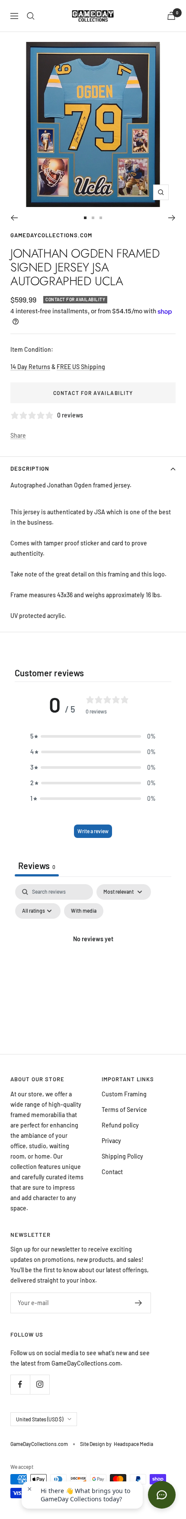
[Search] (31, 16)
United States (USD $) (39, 1419)
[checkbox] (83, 911)
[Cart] (171, 16)
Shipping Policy (122, 1156)
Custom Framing (124, 1094)
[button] (93, 736)
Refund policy (120, 1125)
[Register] (138, 1303)
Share (18, 435)
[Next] (172, 218)
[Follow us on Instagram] (39, 1384)
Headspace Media (133, 1444)
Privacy (111, 1140)
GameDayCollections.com (51, 235)
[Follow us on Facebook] (20, 1384)
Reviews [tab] (36, 865)
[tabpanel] (93, 959)
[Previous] (14, 218)
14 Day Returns (30, 366)
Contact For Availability (93, 393)
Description (29, 468)
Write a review (93, 831)
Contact (112, 1171)
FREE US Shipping (81, 366)
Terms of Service (124, 1109)
